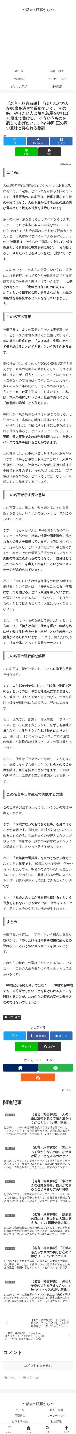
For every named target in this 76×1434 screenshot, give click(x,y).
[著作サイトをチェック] (20, 1068)
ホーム (20, 1410)
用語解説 (19, 1415)
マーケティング (56, 1415)
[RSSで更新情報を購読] (38, 1077)
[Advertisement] (38, 43)
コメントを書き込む (38, 1365)
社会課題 (56, 1421)
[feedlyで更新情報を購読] (55, 1068)
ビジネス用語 (20, 1421)
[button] (49, 151)
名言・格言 (14, 1017)
